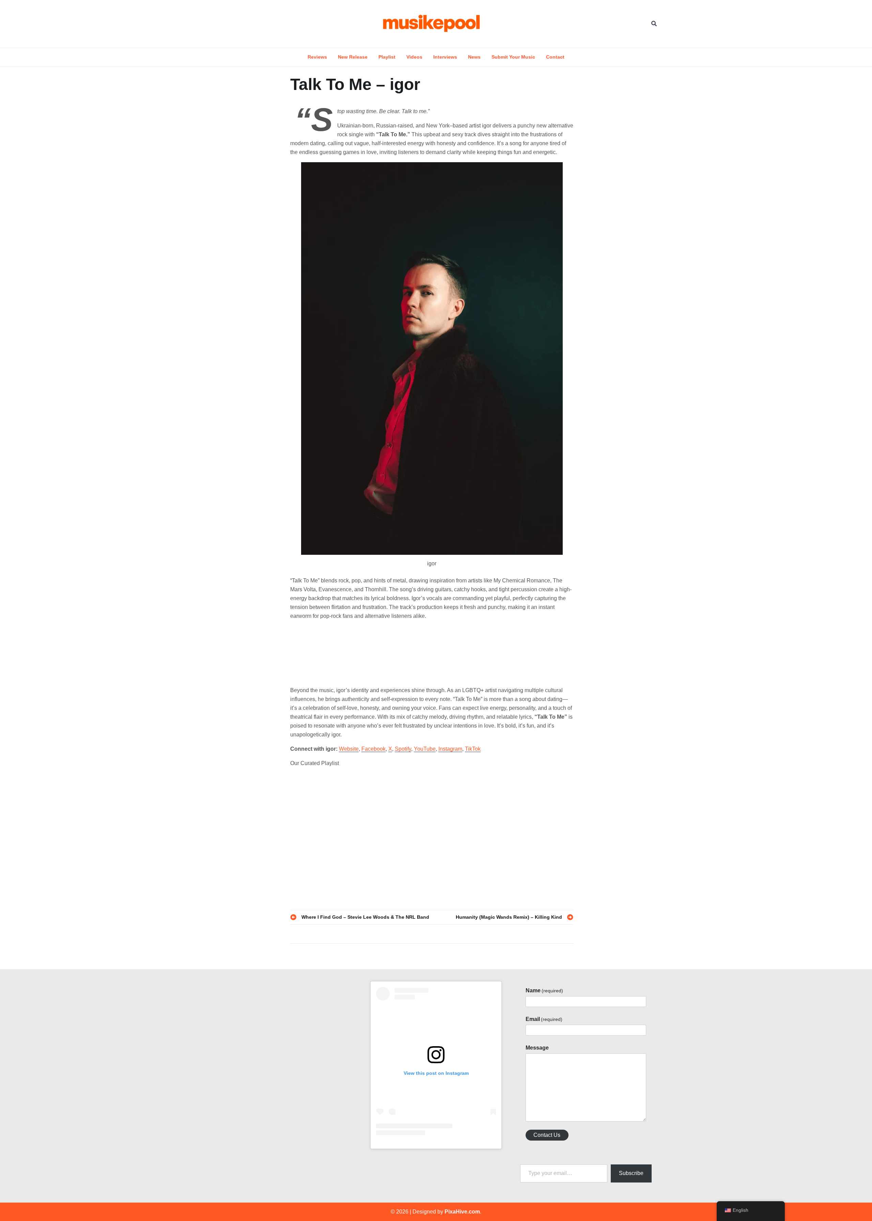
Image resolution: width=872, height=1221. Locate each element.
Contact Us (546, 1135)
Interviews (445, 57)
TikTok (473, 749)
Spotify (403, 749)
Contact (555, 57)
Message (537, 1048)
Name (544, 990)
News (474, 57)
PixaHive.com (462, 1212)
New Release (353, 57)
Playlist (386, 57)
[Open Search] (654, 24)
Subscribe (631, 1173)
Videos (414, 57)
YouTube (425, 749)
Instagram (450, 749)
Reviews (317, 57)
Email (544, 1019)
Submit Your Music (513, 57)
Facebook (373, 749)
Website (349, 749)
